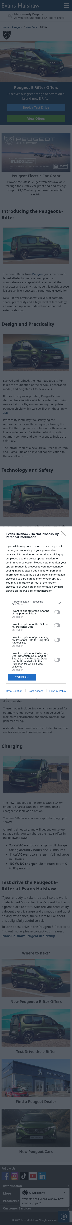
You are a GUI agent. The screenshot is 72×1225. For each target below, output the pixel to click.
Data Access (35, 690)
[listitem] (36, 603)
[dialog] (36, 612)
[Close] (64, 534)
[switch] (57, 612)
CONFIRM (22, 677)
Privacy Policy (57, 690)
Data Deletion (14, 690)
